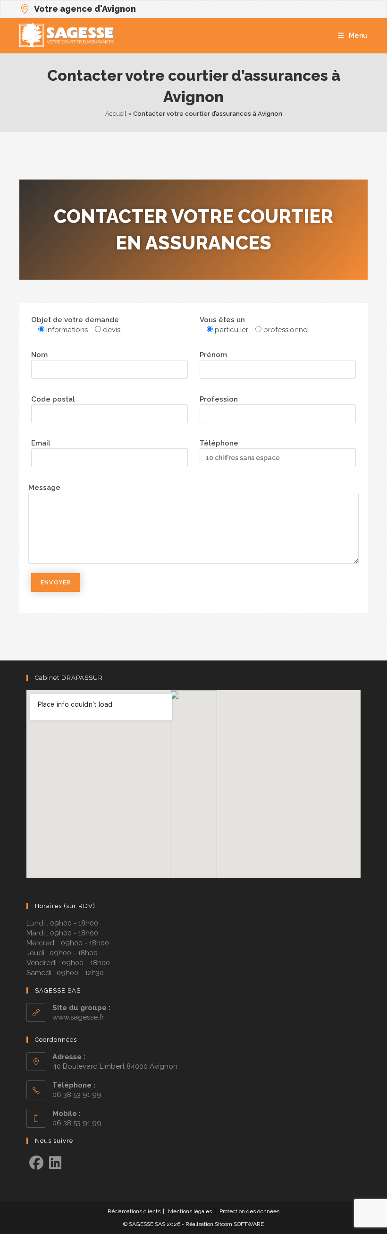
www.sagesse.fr (78, 1017)
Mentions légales (190, 1211)
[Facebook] (36, 1163)
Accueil (115, 113)
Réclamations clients (134, 1211)
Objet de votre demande (75, 320)
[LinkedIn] (55, 1163)
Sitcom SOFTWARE (239, 1224)
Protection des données (249, 1211)
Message (44, 487)
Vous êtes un (222, 320)
